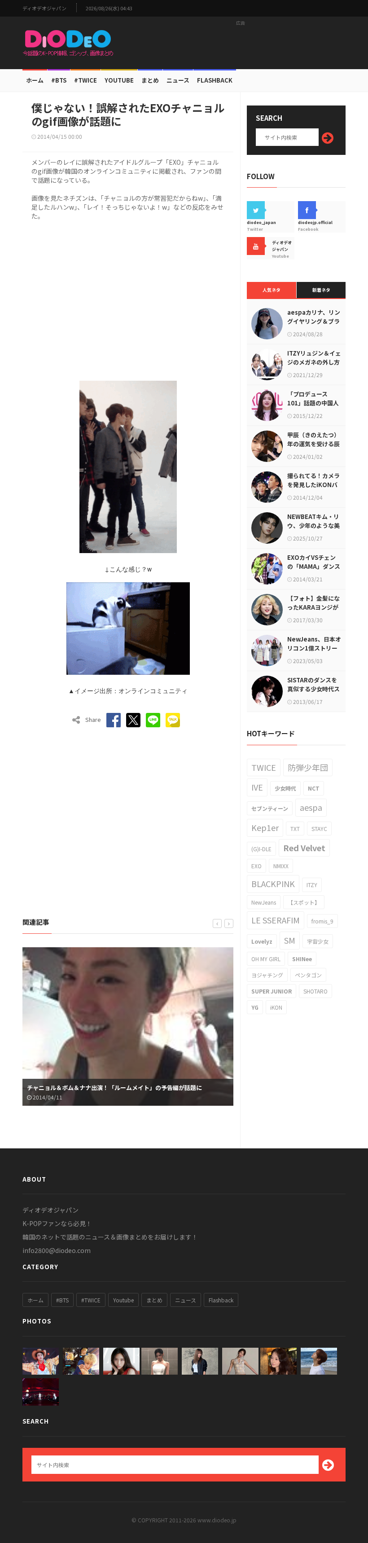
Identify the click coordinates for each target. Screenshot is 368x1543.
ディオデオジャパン (44, 8)
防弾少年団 (308, 767)
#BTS (58, 80)
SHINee (302, 959)
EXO (256, 866)
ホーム (35, 80)
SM (289, 940)
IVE (257, 787)
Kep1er (265, 827)
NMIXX (281, 866)
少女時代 (285, 788)
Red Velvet (304, 847)
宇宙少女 (318, 941)
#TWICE (91, 1300)
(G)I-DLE (261, 849)
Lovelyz (261, 941)
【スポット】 (304, 902)
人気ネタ (271, 289)
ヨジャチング (267, 975)
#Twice (85, 80)
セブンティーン (269, 808)
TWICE (263, 767)
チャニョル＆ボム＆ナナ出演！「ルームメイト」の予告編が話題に (114, 1087)
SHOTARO (315, 991)
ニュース (177, 80)
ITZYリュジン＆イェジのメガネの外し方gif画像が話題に (314, 362)
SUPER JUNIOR (271, 991)
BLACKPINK (273, 883)
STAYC (319, 828)
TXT (295, 828)
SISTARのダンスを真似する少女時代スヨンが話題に (313, 689)
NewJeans (263, 902)
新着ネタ (321, 289)
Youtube (123, 1300)
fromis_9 (322, 921)
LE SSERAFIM (275, 920)
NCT (314, 788)
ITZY (312, 884)
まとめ (150, 80)
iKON (276, 1007)
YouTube (119, 80)
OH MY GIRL (265, 959)
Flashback (214, 80)
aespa (311, 807)
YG (254, 1007)
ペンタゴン (308, 975)
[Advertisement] (241, 42)
